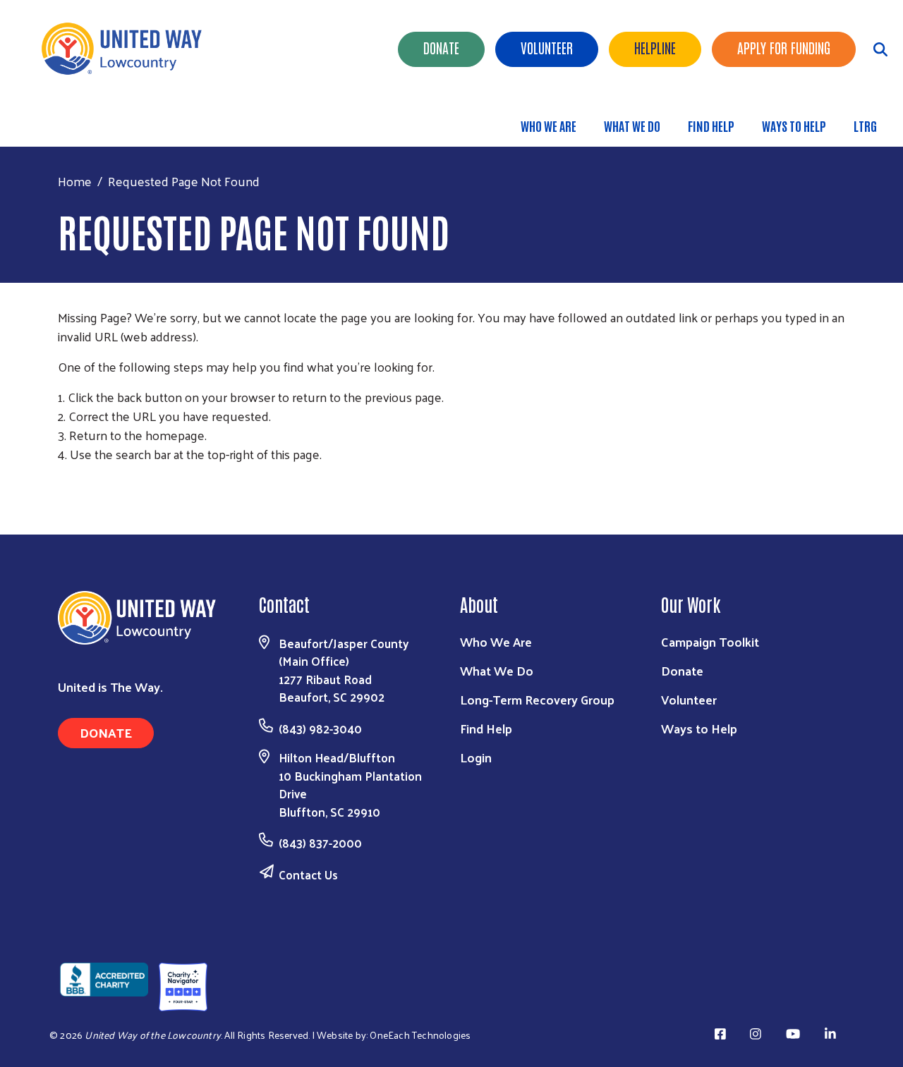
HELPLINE (655, 47)
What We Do (632, 125)
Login (476, 757)
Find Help (711, 125)
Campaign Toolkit (710, 641)
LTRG (865, 125)
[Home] (127, 48)
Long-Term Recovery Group (537, 699)
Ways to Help (794, 125)
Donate (441, 47)
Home (75, 180)
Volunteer (547, 47)
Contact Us (308, 874)
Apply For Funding (783, 47)
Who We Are (548, 125)
